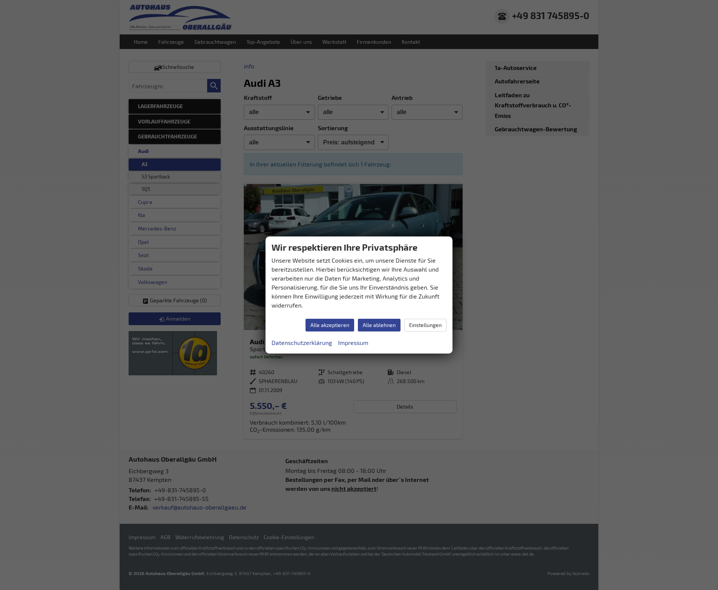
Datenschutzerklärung (301, 342)
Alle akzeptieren (329, 325)
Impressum (353, 342)
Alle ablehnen (379, 325)
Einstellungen (425, 325)
